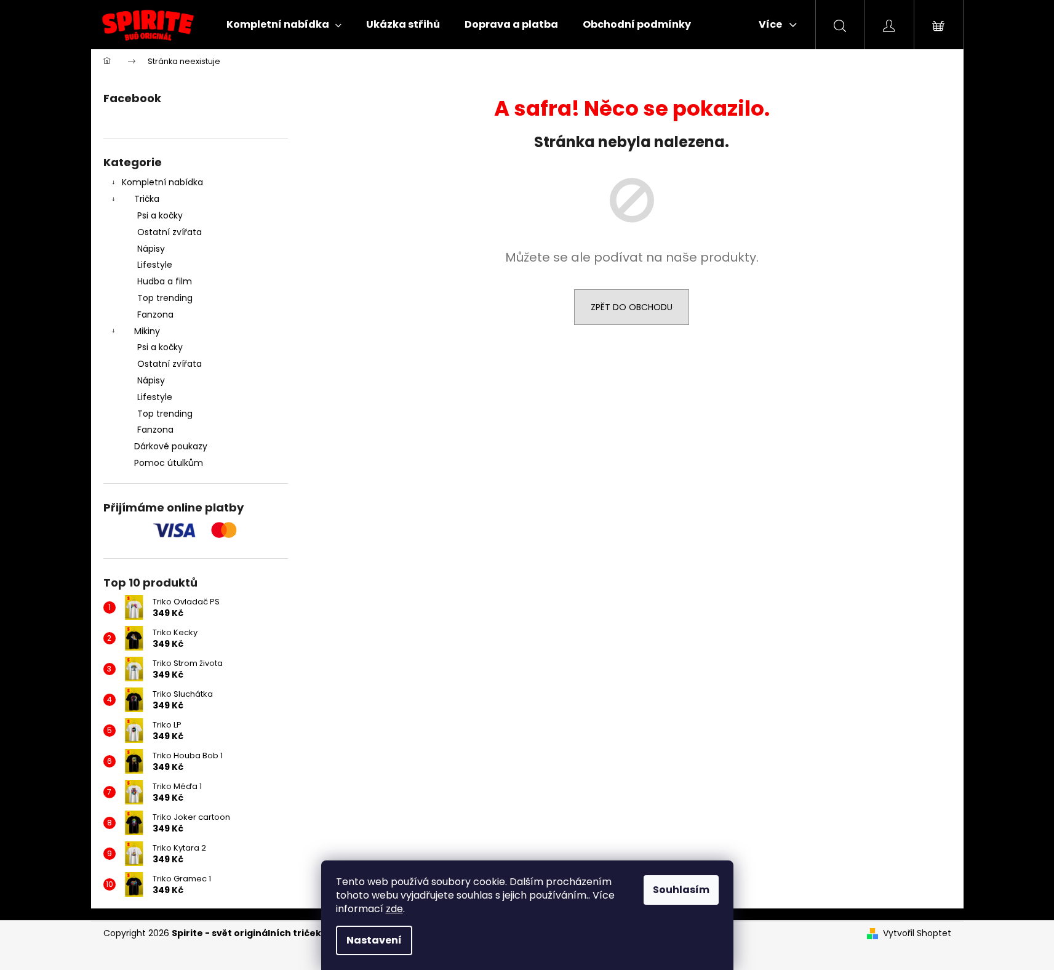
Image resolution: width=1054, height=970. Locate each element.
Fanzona (155, 314)
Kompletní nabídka (162, 182)
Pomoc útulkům (168, 463)
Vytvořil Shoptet (917, 933)
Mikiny (147, 331)
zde (394, 909)
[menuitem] (284, 24)
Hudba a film (164, 281)
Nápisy (151, 248)
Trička (146, 199)
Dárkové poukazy (170, 446)
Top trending (165, 298)
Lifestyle (154, 265)
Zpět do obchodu (632, 307)
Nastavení (374, 940)
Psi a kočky (160, 215)
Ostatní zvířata (169, 232)
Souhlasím (681, 890)
